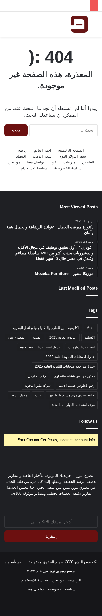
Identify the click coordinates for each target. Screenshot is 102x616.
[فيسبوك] (54, 504)
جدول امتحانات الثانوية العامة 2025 (70, 357)
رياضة (22, 150)
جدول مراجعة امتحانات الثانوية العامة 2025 (65, 366)
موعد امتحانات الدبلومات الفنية (73, 405)
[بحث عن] (95, 26)
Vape (91, 328)
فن (54, 162)
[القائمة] (7, 26)
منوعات (69, 162)
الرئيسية (74, 580)
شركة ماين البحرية (38, 386)
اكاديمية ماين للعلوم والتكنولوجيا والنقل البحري (46, 328)
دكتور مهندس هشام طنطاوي (74, 376)
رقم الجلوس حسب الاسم (77, 386)
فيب (38, 395)
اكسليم (89, 337)
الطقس (88, 162)
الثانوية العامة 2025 (62, 337)
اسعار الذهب (43, 156)
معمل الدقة (19, 395)
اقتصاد (21, 156)
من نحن (14, 162)
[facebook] (47, 504)
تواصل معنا (35, 162)
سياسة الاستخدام (34, 168)
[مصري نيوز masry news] (79, 24)
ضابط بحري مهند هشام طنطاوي (72, 395)
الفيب (37, 337)
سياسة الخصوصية (68, 168)
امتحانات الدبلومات (81, 347)
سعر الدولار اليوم (73, 156)
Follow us (88, 421)
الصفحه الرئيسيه (71, 150)
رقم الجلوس (37, 376)
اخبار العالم (42, 150)
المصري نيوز (16, 337)
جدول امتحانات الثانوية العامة (40, 347)
